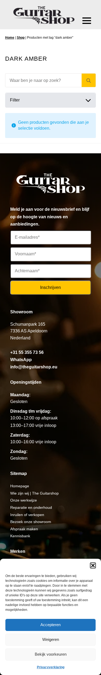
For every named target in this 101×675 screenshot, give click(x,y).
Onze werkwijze (23, 500)
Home (9, 37)
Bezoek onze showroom (30, 522)
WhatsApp (21, 359)
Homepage (19, 486)
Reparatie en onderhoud (31, 507)
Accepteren (50, 624)
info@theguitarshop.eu (33, 367)
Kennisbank (20, 536)
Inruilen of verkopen (27, 515)
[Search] (89, 81)
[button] (93, 565)
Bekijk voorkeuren (51, 654)
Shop (21, 37)
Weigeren (50, 639)
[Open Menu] (86, 20)
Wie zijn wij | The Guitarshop (34, 493)
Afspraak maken (24, 529)
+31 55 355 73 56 (27, 352)
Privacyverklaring (50, 667)
